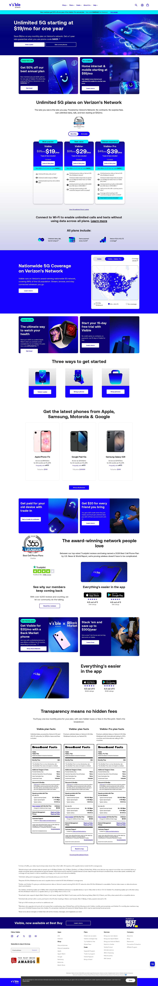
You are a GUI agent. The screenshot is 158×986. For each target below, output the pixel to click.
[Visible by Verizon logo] (15, 982)
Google (60, 956)
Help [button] (95, 5)
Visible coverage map (90, 938)
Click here (36, 784)
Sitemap (68, 973)
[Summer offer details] (59, 39)
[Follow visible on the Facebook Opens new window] (30, 936)
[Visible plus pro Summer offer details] (121, 168)
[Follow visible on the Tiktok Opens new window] (18, 936)
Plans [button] (71, 5)
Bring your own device (110, 936)
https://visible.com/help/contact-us (48, 820)
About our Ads (103, 973)
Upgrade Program (89, 951)
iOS (59, 936)
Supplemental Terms (113, 973)
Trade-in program (89, 954)
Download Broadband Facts (79, 855)
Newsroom (130, 941)
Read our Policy (55, 812)
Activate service (109, 950)
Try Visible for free (89, 941)
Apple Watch (61, 954)
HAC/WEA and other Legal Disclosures (89, 973)
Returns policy (108, 955)
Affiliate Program (132, 947)
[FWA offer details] (28, 83)
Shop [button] (64, 5)
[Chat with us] (152, 964)
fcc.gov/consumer (55, 829)
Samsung (60, 959)
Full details (48, 159)
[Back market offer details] (38, 644)
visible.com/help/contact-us (79, 831)
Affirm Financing (109, 953)
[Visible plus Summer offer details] (60, 168)
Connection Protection (134, 944)
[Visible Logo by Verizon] (14, 5)
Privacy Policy (95, 974)
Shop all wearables (63, 948)
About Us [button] (87, 5)
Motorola (60, 962)
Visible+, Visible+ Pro (114, 259)
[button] (136, 5)
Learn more (99, 221)
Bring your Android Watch (112, 941)
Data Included (36, 806)
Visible (99, 259)
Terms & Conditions (78, 974)
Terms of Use (75, 973)
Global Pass (87, 944)
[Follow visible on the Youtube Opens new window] (36, 936)
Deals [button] (78, 5)
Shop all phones (63, 945)
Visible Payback (88, 956)
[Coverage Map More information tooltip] (137, 260)
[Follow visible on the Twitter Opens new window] (24, 936)
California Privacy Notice (106, 974)
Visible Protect (108, 947)
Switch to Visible (109, 944)
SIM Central (107, 958)
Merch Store (61, 965)
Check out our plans (90, 936)
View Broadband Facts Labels (79, 209)
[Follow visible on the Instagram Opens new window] (12, 936)
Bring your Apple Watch (111, 938)
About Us (130, 936)
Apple (59, 951)
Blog (128, 938)
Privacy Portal (87, 974)
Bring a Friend (88, 959)
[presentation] (136, 5)
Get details (114, 12)
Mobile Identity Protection (126, 973)
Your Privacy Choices (118, 974)
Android (60, 938)
